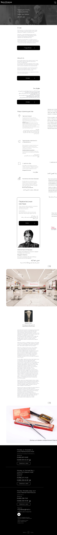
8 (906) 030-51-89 (22, 501)
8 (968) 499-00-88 (22, 480)
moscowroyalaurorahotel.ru (25, 453)
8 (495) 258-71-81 (22, 498)
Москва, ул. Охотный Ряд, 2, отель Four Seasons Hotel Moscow (26, 472)
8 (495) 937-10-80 (22, 457)
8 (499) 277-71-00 (22, 478)
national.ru (20, 494)
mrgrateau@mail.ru (23, 509)
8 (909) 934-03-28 (22, 460)
